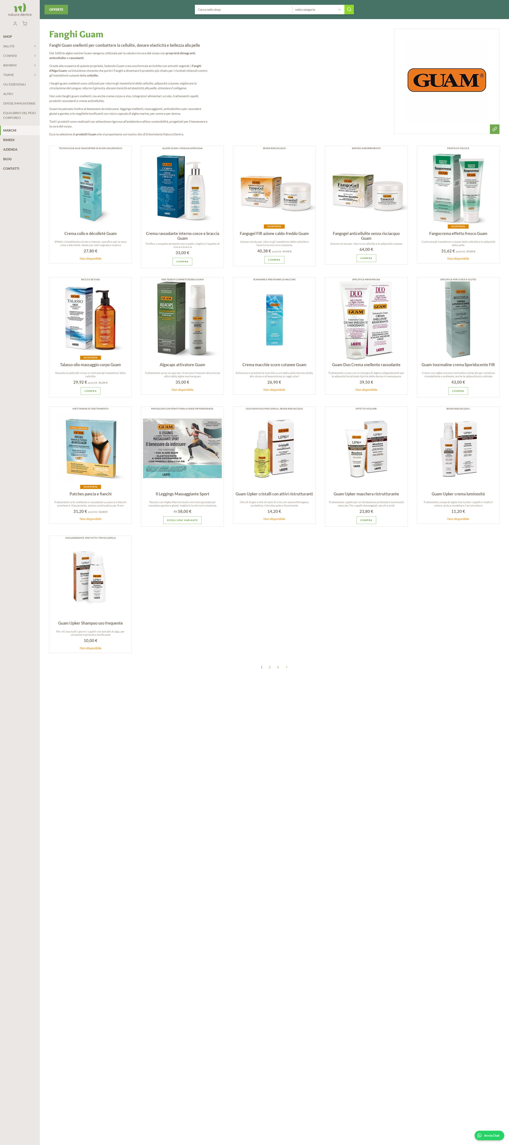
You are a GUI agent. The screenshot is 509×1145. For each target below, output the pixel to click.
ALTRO (8, 94)
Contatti (11, 168)
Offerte (56, 9)
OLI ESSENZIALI (14, 84)
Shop (7, 36)
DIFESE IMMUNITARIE (19, 103)
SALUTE (9, 46)
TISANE (8, 75)
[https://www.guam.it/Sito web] (446, 81)
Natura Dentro (20, 9)
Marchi (9, 130)
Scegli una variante (182, 520)
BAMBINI (10, 65)
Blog (7, 159)
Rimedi (9, 140)
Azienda (10, 149)
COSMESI (10, 55)
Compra (182, 261)
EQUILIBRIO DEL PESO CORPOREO (19, 115)
